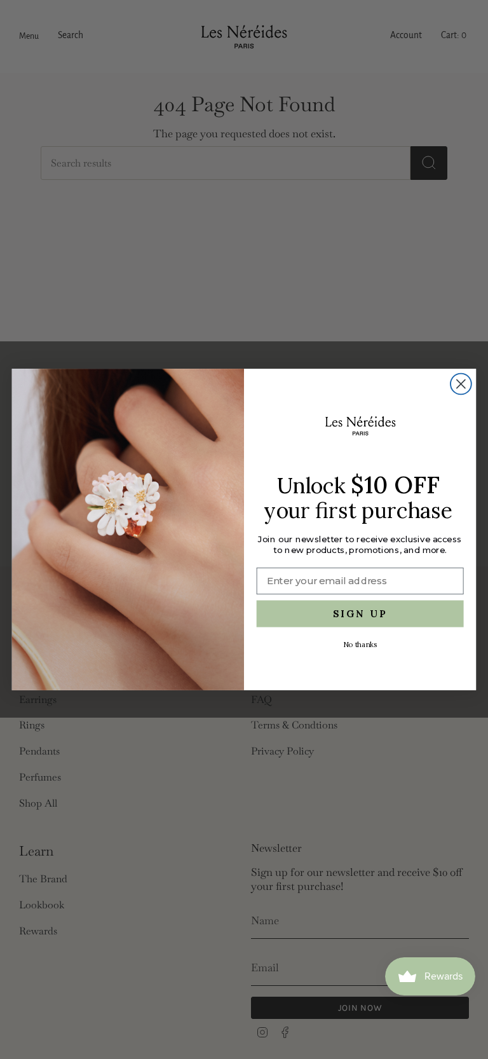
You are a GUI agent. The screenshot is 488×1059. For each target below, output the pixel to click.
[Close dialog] (461, 384)
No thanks (360, 644)
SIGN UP (360, 614)
